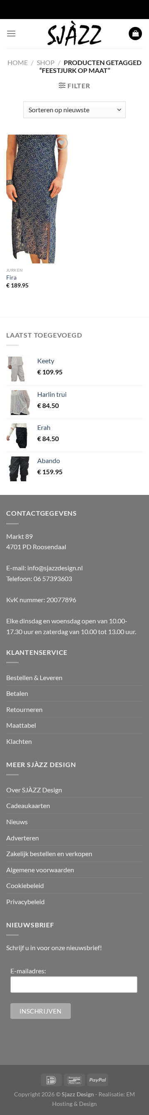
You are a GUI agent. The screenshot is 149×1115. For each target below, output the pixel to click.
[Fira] (38, 199)
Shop (46, 62)
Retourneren (24, 709)
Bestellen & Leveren (34, 677)
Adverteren (22, 838)
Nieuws (17, 821)
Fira (11, 277)
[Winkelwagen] (135, 34)
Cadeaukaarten (28, 805)
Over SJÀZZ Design (34, 790)
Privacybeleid (25, 901)
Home (17, 62)
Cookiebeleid (25, 885)
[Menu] (11, 33)
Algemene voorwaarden (40, 870)
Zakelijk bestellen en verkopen (49, 853)
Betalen (17, 693)
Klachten (19, 741)
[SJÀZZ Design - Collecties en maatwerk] (74, 33)
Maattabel (21, 725)
